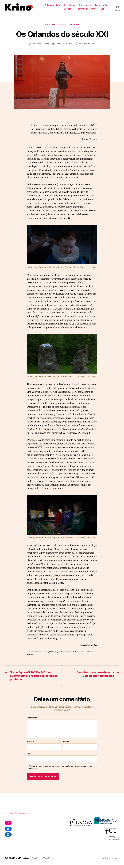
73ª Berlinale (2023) (55, 25)
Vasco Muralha (42, 43)
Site (28, 754)
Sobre (104, 8)
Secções (68, 8)
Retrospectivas (85, 5)
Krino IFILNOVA (21, 858)
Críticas (48, 5)
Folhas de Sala (102, 5)
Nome (30, 742)
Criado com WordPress (42, 858)
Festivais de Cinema (87, 8)
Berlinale (74, 25)
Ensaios (73, 5)
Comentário (33, 718)
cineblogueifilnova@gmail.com (19, 813)
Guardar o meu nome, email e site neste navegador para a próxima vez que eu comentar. (60, 767)
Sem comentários (87, 43)
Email (66, 742)
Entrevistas (61, 5)
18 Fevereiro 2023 (64, 43)
